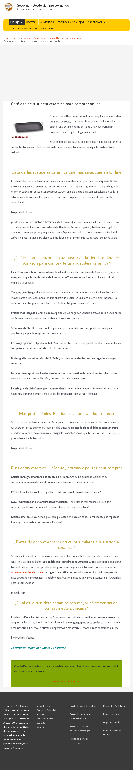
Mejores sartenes (111, 714)
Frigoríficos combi (111, 722)
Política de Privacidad (46, 710)
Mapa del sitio (43, 706)
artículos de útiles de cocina (27, 572)
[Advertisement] (66, 70)
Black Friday (47, 28)
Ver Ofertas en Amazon (66, 681)
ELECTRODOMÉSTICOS (24, 28)
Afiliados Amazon (45, 718)
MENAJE (14, 22)
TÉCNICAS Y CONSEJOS (70, 22)
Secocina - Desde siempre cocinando (43, 5)
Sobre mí (41, 726)
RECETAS (31, 22)
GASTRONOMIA (97, 22)
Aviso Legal (42, 714)
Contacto (41, 722)
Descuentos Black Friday (114, 706)
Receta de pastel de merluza (83, 706)
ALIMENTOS (47, 22)
